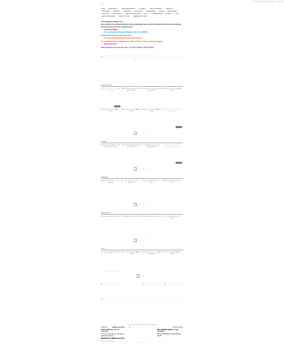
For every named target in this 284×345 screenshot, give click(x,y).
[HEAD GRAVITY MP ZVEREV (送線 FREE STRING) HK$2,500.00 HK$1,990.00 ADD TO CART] (110, 118)
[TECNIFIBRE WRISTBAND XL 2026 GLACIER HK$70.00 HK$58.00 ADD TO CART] (110, 225)
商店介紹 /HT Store (124, 16)
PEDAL (177, 13)
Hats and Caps (138, 11)
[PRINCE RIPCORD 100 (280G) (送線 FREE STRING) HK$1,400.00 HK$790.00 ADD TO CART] (131, 261)
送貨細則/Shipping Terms (140, 16)
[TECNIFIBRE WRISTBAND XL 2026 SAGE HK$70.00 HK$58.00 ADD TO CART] (131, 225)
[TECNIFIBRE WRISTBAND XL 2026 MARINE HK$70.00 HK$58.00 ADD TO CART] (151, 225)
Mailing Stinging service (108, 16)
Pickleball (142, 8)
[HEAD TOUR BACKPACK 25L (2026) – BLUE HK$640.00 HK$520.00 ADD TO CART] (172, 189)
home (103, 8)
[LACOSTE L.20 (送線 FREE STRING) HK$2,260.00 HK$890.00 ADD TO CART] (110, 261)
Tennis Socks (127, 11)
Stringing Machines (157, 13)
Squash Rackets (117, 13)
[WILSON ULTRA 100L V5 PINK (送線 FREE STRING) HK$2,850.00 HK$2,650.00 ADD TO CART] (151, 118)
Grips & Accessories (155, 8)
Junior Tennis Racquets (128, 8)
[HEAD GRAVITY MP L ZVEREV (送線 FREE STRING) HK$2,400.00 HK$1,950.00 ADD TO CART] (172, 97)
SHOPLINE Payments (144, 342)
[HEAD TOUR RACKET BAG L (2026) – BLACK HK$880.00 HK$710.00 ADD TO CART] (151, 189)
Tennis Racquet (112, 8)
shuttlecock (105, 13)
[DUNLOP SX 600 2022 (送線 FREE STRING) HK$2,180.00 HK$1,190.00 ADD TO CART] (172, 261)
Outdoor (161, 11)
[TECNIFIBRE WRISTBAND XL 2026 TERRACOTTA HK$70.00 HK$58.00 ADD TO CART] (172, 225)
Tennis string (105, 11)
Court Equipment (150, 11)
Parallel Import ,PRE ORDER (133, 13)
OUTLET (146, 13)
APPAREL (168, 13)
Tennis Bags (116, 11)
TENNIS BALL (169, 8)
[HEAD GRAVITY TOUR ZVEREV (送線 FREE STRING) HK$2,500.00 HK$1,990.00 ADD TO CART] (131, 118)
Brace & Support (172, 11)
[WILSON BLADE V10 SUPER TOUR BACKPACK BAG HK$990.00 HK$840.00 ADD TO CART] (131, 189)
